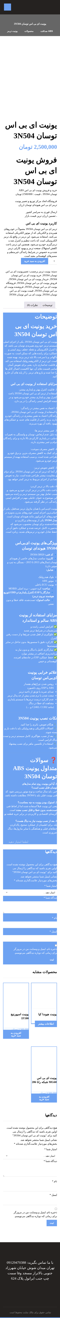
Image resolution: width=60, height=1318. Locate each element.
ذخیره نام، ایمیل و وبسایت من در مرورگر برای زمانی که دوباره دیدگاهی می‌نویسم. (35, 951)
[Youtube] (25, 1288)
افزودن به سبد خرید (34, 261)
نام (54, 918)
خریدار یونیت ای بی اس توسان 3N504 (29, 279)
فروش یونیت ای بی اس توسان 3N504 (37, 283)
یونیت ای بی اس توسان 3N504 (25, 294)
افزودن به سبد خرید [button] (16, 1034)
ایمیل (53, 931)
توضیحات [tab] (47, 305)
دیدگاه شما (50, 897)
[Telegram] (33, 1288)
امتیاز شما (50, 885)
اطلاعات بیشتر (46, 1023)
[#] (31, 1288)
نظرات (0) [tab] (32, 305)
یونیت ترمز (44, 271)
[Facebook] (35, 1288)
